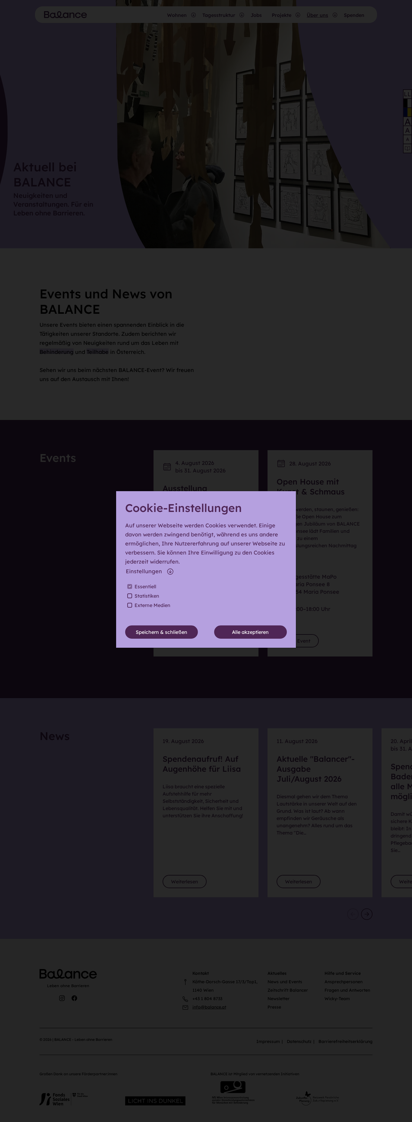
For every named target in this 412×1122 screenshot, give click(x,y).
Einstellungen (144, 571)
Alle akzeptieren (250, 632)
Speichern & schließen (161, 632)
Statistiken (147, 596)
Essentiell (145, 586)
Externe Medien (152, 605)
